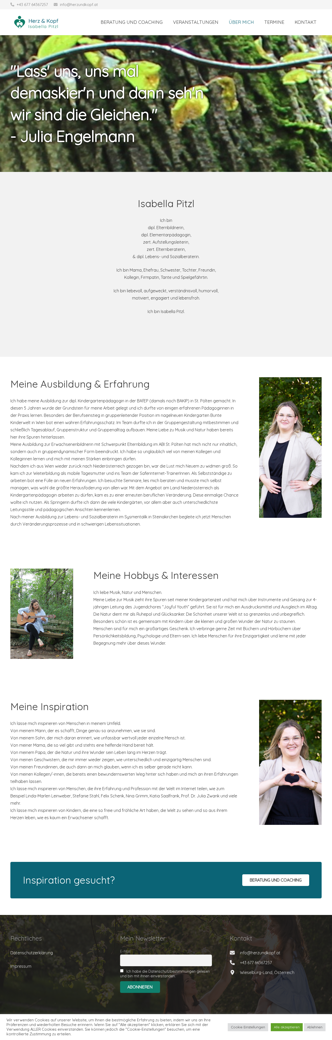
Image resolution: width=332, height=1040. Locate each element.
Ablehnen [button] (314, 1027)
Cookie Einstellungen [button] (248, 1027)
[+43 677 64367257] (235, 962)
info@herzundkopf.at (79, 4)
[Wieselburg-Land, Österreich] (235, 972)
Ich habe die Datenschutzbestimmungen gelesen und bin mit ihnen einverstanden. (165, 973)
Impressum (20, 966)
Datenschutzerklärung (31, 952)
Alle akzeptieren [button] (287, 1027)
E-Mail (125, 951)
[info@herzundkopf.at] (235, 952)
